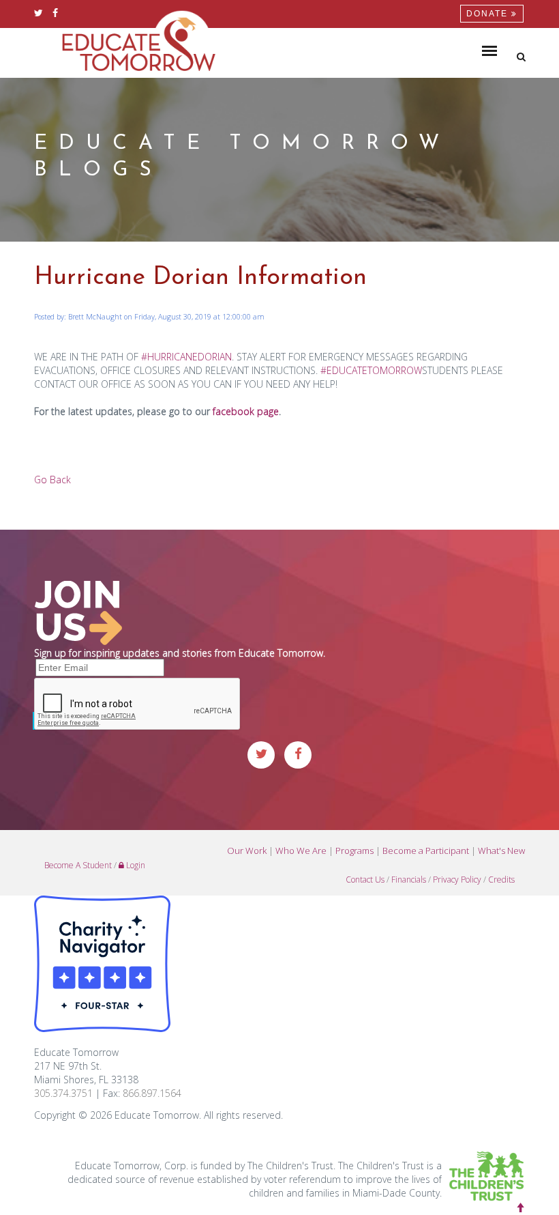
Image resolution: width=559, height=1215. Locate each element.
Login (134, 865)
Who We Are (301, 850)
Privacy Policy (457, 879)
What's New (501, 850)
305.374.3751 (63, 1093)
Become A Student (78, 865)
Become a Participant (425, 850)
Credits (501, 879)
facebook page (246, 411)
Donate (488, 13)
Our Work (247, 850)
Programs (354, 850)
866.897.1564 (152, 1093)
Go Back (52, 479)
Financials (408, 879)
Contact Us (365, 879)
